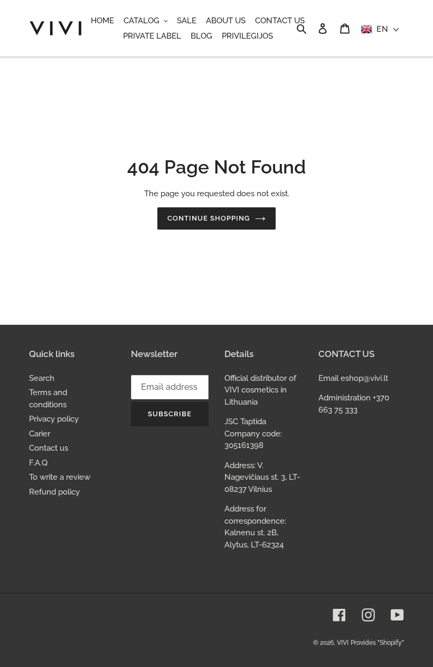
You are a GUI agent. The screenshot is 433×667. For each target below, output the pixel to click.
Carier (39, 433)
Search (41, 378)
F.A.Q (38, 463)
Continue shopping (208, 218)
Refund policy (54, 492)
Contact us (48, 448)
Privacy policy (54, 419)
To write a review (59, 477)
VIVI (343, 642)
